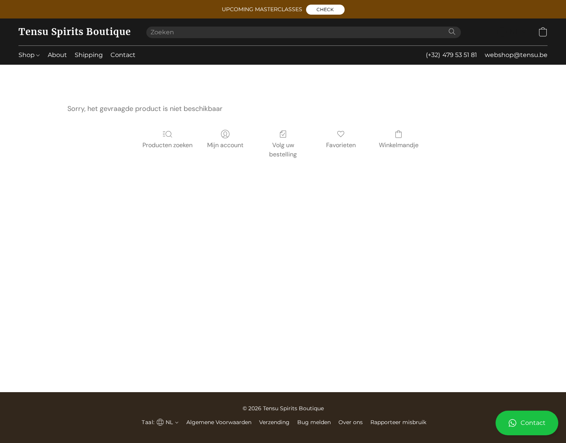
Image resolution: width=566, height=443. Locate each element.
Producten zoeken (167, 145)
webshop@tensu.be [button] (516, 55)
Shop (27, 55)
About (57, 55)
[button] (325, 10)
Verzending (274, 422)
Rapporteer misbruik (398, 422)
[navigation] (512, 32)
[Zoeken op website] (452, 31)
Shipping (89, 55)
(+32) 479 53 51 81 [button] (451, 55)
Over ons (350, 422)
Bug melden (314, 422)
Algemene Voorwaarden (218, 422)
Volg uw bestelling (283, 149)
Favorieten (341, 145)
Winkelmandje (399, 145)
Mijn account (225, 145)
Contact (123, 55)
